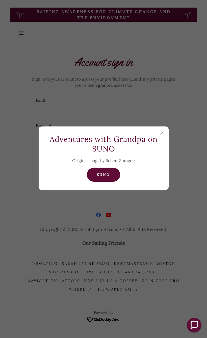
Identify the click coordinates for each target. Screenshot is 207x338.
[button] (194, 325)
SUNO (103, 174)
